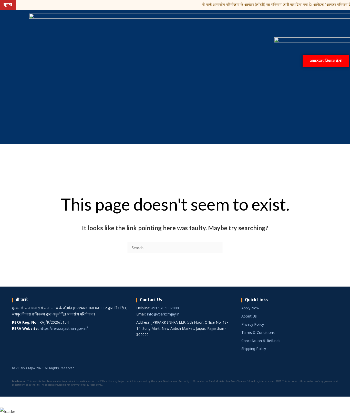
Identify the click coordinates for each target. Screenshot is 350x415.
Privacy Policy (252, 324)
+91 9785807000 (165, 308)
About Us (249, 316)
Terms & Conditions (258, 333)
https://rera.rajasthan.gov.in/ (64, 328)
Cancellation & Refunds (260, 341)
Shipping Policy (253, 349)
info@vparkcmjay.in (163, 314)
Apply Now (250, 308)
